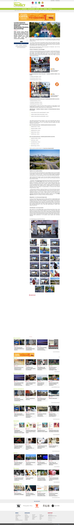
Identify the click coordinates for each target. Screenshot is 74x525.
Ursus (47, 10)
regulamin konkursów (19, 520)
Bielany (20, 10)
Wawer (51, 10)
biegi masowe (24, 45)
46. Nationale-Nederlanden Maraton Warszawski (21, 46)
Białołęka (18, 10)
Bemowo (16, 10)
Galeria (37, 8)
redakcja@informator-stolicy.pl (53, 515)
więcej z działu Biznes (56, 466)
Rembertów (38, 10)
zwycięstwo (20, 45)
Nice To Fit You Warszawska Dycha (21, 47)
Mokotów (23, 10)
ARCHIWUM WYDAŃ (33, 4)
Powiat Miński (27, 10)
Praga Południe (35, 10)
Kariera (45, 8)
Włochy (58, 10)
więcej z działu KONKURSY (56, 434)
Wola (35, 11)
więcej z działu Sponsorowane (55, 451)
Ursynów (49, 10)
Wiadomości (24, 8)
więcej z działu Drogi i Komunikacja (55, 402)
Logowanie (53, 0)
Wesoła (54, 10)
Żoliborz (38, 11)
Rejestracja (58, 0)
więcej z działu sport (57, 371)
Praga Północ (31, 10)
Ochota (25, 10)
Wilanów (56, 10)
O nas (41, 8)
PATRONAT (50, 8)
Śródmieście (42, 10)
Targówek (45, 10)
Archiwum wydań (31, 8)
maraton (17, 45)
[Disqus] (44, 306)
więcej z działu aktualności (56, 351)
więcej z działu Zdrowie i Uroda (55, 497)
